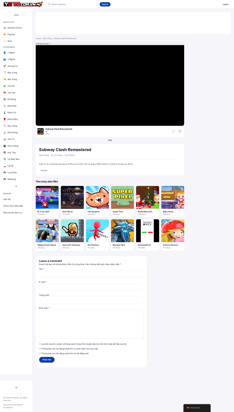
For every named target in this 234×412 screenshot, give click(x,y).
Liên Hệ (7, 199)
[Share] (180, 131)
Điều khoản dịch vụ (12, 212)
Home (38, 38)
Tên (41, 269)
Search (105, 4)
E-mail (43, 282)
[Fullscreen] (173, 131)
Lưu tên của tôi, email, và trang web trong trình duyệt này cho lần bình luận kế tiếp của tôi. (84, 344)
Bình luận (44, 308)
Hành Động (47, 38)
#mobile (44, 170)
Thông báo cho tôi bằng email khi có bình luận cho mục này (69, 348)
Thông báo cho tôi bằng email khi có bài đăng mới (65, 353)
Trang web (44, 295)
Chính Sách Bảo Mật (13, 206)
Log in (226, 4)
